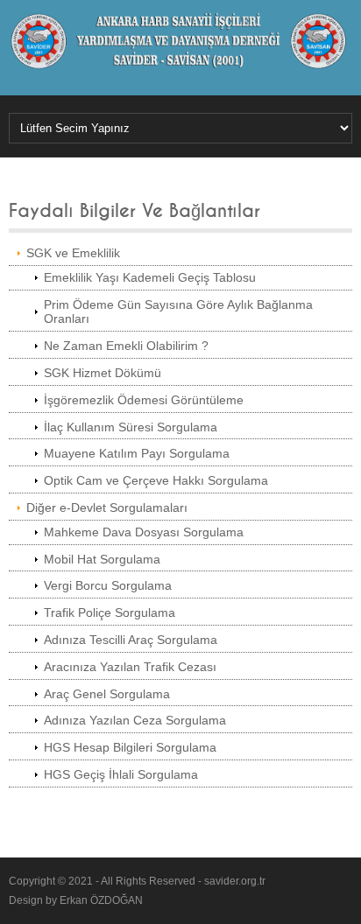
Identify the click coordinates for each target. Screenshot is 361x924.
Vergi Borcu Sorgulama (108, 585)
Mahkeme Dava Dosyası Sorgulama (144, 532)
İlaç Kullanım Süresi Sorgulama (130, 427)
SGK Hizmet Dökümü (102, 373)
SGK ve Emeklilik (73, 253)
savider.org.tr (234, 881)
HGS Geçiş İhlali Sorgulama (121, 774)
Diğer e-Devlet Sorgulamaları (107, 507)
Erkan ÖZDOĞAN (101, 900)
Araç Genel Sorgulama (107, 694)
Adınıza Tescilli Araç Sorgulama (130, 640)
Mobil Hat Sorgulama (102, 559)
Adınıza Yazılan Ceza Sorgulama (135, 720)
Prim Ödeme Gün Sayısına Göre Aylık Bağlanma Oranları (178, 312)
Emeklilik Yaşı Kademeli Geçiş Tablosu (150, 277)
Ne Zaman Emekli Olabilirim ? (126, 346)
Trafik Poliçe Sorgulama (109, 613)
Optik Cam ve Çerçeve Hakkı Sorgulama (156, 480)
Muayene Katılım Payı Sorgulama (137, 453)
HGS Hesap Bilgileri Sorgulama (130, 747)
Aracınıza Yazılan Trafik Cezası (130, 667)
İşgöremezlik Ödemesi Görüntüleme (144, 400)
